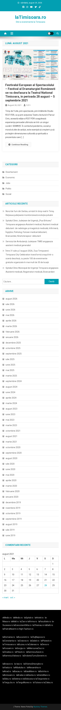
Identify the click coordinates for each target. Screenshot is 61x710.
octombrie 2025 (13, 348)
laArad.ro (7, 671)
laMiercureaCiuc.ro (35, 648)
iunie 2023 (10, 414)
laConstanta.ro (9, 641)
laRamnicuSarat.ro (35, 652)
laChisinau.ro (38, 625)
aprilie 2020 (11, 480)
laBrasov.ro (8, 664)
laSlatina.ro (17, 679)
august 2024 (11, 387)
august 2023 (11, 409)
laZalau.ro (48, 682)
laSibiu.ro (7, 679)
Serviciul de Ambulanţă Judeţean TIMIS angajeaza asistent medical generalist (29, 243)
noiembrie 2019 (13, 508)
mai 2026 (10, 315)
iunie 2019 (10, 535)
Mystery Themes (40, 707)
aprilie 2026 (11, 320)
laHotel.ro (39, 617)
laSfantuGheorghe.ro (33, 664)
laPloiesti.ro (46, 641)
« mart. (5, 597)
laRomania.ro (9, 637)
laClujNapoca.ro (37, 637)
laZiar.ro (24, 621)
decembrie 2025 (13, 343)
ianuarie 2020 (12, 497)
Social (8, 194)
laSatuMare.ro (43, 675)
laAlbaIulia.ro (19, 667)
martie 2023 (11, 425)
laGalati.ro (34, 641)
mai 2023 (10, 420)
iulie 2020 (10, 464)
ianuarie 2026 (12, 337)
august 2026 (11, 299)
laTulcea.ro (38, 682)
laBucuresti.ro (22, 637)
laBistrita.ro (43, 671)
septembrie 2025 (14, 353)
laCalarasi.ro (33, 644)
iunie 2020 (10, 469)
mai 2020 (10, 475)
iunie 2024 (10, 392)
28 (45, 585)
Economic (10, 177)
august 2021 (11, 436)
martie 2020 (11, 486)
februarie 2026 (13, 332)
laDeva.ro (44, 644)
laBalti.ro (49, 625)
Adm (28, 105)
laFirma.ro (32, 621)
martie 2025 (11, 376)
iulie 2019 (10, 530)
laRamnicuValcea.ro (12, 655)
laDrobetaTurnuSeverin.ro (35, 655)
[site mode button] (51, 33)
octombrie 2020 (13, 447)
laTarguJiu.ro (9, 682)
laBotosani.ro (9, 675)
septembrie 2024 (14, 381)
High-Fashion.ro (26, 629)
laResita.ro (31, 675)
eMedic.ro (7, 617)
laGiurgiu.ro (21, 648)
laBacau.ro (17, 671)
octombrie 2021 (13, 431)
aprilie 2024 (11, 398)
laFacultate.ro (44, 621)
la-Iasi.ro (18, 664)
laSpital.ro (28, 617)
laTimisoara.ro (30, 17)
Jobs (8, 183)
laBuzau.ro (22, 644)
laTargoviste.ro (42, 679)
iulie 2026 (10, 304)
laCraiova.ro (23, 641)
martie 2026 (11, 326)
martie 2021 (11, 442)
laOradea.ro (8, 652)
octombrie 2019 (13, 513)
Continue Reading (20, 144)
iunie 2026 (10, 310)
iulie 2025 (10, 359)
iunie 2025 (10, 365)
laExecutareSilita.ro (22, 625)
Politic (8, 188)
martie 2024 (11, 403)
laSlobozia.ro (29, 679)
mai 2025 (10, 370)
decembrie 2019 (13, 502)
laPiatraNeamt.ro (11, 629)
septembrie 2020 (14, 453)
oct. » (12, 597)
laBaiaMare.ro (30, 671)
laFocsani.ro (8, 648)
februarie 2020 (13, 491)
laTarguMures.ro (24, 682)
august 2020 (11, 458)
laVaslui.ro (8, 667)
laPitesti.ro (20, 652)
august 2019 (11, 524)
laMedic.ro (18, 617)
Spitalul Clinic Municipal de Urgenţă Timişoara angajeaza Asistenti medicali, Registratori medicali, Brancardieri (32, 270)
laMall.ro (15, 621)
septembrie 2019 (14, 519)
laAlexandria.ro (34, 667)
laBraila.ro (20, 675)
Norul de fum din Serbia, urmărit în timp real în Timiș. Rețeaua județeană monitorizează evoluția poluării (30, 213)
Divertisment (12, 172)
